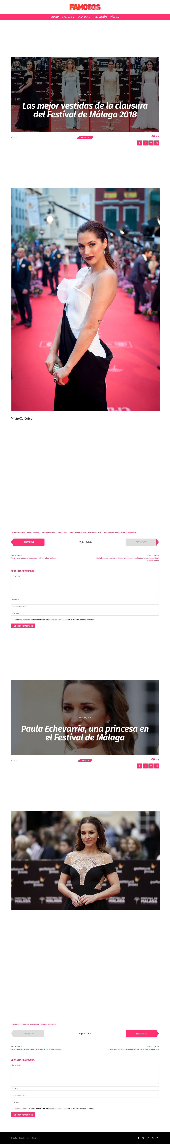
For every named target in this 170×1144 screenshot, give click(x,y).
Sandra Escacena (128, 533)
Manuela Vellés (48, 533)
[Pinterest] (150, 142)
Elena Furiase (33, 533)
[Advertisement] (85, 38)
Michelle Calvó (94, 533)
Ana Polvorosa (18, 533)
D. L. (15, 137)
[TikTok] (148, 1138)
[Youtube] (157, 1138)
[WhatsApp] (156, 142)
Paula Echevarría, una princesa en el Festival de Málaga (33, 558)
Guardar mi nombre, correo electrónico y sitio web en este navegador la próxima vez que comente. (54, 620)
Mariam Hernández (78, 533)
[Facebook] (139, 142)
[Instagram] (143, 1138)
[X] (145, 142)
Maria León (62, 533)
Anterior (29, 542)
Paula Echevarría (111, 533)
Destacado (85, 137)
